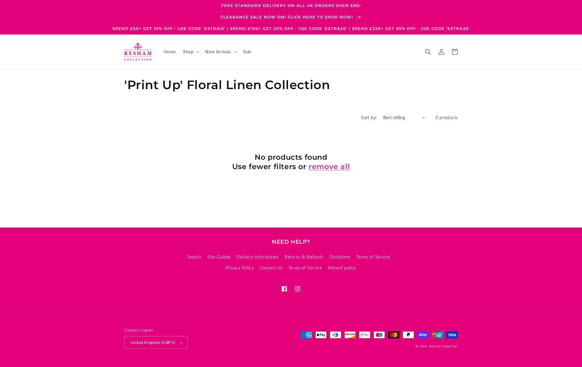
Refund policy (342, 267)
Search (195, 256)
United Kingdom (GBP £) (153, 342)
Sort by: (369, 117)
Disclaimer (339, 256)
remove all (329, 166)
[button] (190, 51)
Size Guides (219, 256)
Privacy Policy (240, 267)
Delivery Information (257, 256)
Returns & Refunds (304, 256)
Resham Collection (443, 346)
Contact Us (271, 267)
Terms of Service (373, 256)
